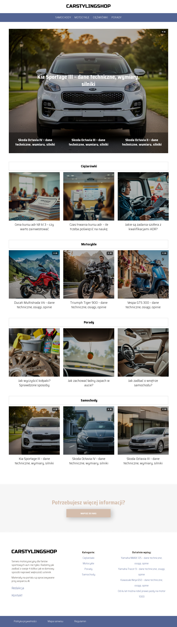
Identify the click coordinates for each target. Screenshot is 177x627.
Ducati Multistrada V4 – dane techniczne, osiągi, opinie (34, 304)
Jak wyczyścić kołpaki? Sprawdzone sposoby (34, 382)
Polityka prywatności (25, 621)
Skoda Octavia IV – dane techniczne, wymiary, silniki (35, 142)
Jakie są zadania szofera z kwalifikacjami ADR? (143, 226)
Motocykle (81, 17)
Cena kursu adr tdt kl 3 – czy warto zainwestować (34, 226)
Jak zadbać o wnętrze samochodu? (143, 382)
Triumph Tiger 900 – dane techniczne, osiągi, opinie (89, 304)
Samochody (63, 17)
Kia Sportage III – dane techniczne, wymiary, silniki (88, 80)
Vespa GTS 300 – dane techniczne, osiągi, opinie (143, 304)
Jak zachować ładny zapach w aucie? (89, 382)
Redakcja (18, 588)
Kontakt (17, 595)
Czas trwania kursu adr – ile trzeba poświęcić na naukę (88, 226)
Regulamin (80, 621)
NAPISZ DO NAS (88, 513)
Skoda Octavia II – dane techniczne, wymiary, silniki (142, 142)
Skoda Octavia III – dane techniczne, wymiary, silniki (88, 142)
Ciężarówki (100, 17)
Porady (116, 17)
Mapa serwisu (55, 621)
